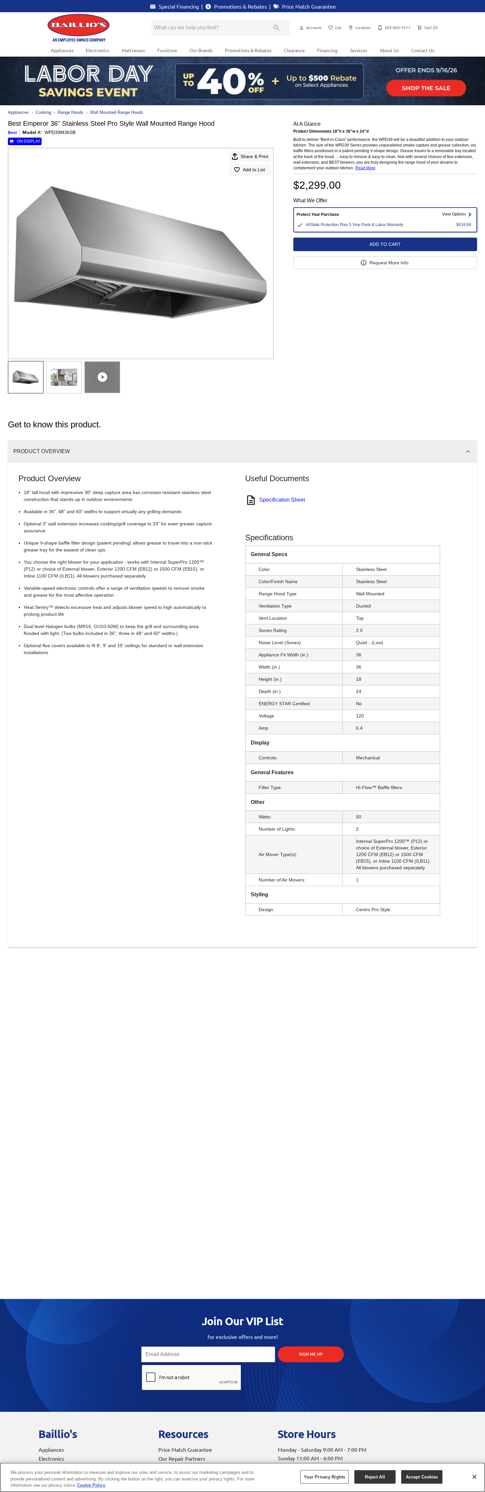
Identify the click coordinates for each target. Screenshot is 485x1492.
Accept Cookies (422, 1476)
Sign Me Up (311, 1354)
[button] (302, 28)
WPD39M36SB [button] (60, 132)
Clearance (294, 50)
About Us (389, 50)
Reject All (375, 1476)
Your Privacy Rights (324, 1476)
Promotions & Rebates (240, 6)
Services (358, 50)
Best (12, 132)
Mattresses (133, 50)
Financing (327, 50)
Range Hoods (70, 112)
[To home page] (90, 28)
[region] (242, 1477)
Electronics (97, 50)
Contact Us (422, 50)
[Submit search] (276, 28)
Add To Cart (385, 244)
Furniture (167, 50)
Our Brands (200, 50)
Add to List (254, 169)
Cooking (43, 112)
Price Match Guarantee (308, 6)
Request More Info (389, 262)
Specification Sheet (282, 500)
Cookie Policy (91, 1485)
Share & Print (254, 156)
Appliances (62, 50)
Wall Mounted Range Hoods (116, 112)
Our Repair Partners (181, 1458)
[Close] (474, 1477)
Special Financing (178, 6)
